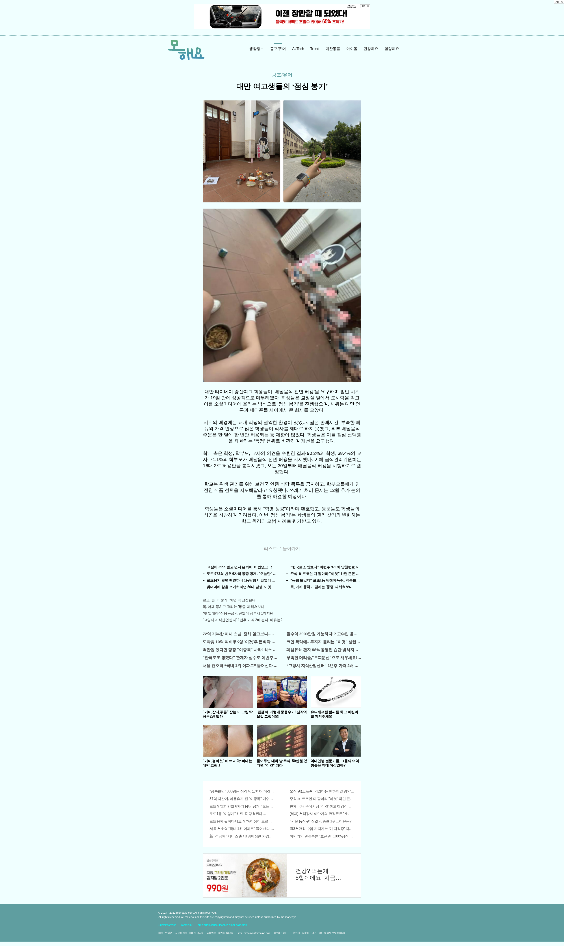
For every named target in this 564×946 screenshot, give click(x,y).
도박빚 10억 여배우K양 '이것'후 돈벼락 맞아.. (240, 642)
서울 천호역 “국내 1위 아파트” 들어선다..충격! (240, 665)
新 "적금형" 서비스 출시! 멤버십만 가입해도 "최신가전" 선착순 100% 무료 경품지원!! (242, 836)
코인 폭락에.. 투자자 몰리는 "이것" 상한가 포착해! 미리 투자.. (323, 642)
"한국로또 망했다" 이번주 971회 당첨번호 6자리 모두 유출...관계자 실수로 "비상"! (325, 567)
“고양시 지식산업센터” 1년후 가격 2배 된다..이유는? (242, 620)
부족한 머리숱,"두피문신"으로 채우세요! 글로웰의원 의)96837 (323, 657)
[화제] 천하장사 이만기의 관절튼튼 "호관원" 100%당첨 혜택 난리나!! (322, 814)
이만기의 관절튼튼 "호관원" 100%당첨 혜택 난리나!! (322, 836)
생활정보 (256, 49)
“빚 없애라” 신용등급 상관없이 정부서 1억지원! (238, 613)
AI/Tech (298, 49)
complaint (186, 925)
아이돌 (351, 49)
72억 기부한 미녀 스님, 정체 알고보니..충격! (240, 634)
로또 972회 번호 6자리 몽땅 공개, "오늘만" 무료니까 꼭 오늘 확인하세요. (242, 574)
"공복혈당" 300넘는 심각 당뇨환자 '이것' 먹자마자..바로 (242, 791)
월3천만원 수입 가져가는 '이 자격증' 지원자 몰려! (322, 829)
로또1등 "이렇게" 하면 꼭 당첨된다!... (231, 600)
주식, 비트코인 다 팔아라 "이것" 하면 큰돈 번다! (325, 574)
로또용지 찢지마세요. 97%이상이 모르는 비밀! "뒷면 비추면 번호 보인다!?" (242, 821)
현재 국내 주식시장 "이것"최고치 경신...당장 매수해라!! (322, 806)
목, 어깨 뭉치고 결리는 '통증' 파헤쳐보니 (321, 587)
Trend (314, 49)
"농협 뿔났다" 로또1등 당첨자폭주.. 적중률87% (325, 580)
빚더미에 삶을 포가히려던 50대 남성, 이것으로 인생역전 (242, 587)
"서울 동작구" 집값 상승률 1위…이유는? (320, 821)
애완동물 (332, 49)
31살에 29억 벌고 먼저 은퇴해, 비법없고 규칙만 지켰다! (242, 567)
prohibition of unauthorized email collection (222, 925)
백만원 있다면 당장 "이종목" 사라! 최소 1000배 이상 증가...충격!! (240, 650)
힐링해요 (391, 49)
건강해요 (371, 49)
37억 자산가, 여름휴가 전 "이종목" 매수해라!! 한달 (242, 799)
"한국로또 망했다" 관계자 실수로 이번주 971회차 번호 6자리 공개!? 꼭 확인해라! (240, 657)
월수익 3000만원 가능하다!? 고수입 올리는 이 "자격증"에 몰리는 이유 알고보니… (323, 634)
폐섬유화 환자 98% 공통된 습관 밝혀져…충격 (323, 650)
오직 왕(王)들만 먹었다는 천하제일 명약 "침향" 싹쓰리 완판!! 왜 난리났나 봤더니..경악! (322, 791)
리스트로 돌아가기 (282, 548)
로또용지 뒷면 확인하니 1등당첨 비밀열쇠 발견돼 (242, 580)
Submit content (167, 925)
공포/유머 (278, 49)
